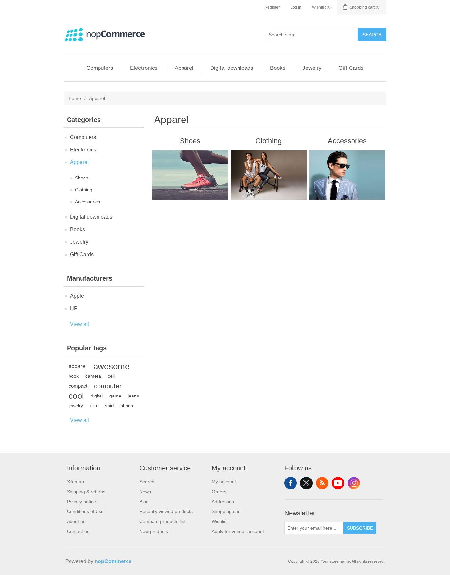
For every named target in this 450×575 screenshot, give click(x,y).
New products (153, 531)
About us (76, 521)
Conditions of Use (85, 511)
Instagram (354, 483)
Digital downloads (231, 68)
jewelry (76, 405)
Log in (295, 7)
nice (94, 405)
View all (79, 324)
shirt (109, 405)
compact (78, 386)
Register (272, 7)
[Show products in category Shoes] (190, 175)
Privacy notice (81, 501)
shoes (127, 405)
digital (97, 395)
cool (76, 395)
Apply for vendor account (238, 531)
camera (93, 376)
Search (372, 34)
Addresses (223, 501)
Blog (144, 501)
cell (111, 376)
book (74, 376)
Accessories (87, 201)
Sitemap (75, 481)
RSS (322, 483)
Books (278, 68)
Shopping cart (226, 511)
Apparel (184, 68)
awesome (111, 366)
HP (74, 308)
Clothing (83, 189)
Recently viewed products (166, 511)
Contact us (78, 531)
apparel (78, 366)
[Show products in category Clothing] (269, 175)
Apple (77, 296)
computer (108, 386)
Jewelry (312, 68)
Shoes (81, 177)
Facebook (290, 483)
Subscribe (360, 528)
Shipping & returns (86, 491)
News (145, 491)
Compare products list (162, 521)
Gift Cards (351, 68)
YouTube (338, 483)
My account (224, 481)
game (115, 395)
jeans (133, 395)
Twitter (306, 483)
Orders (219, 491)
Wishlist (220, 521)
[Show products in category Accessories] (347, 175)
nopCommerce (113, 561)
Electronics (144, 68)
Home (75, 98)
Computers (99, 68)
